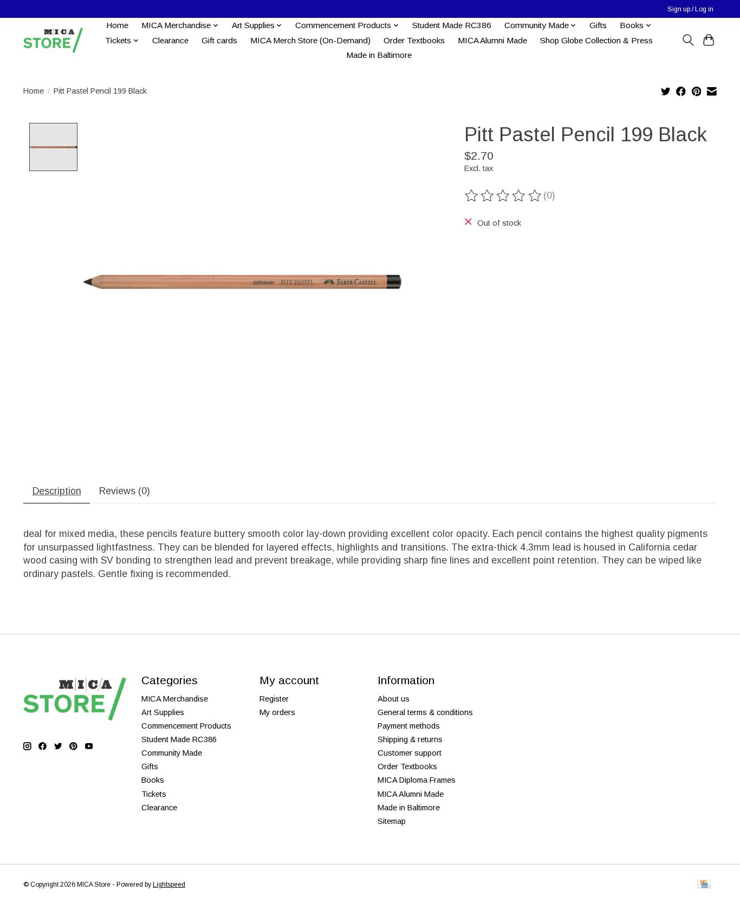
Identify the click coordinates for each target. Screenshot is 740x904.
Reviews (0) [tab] (124, 491)
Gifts (598, 25)
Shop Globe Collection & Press (596, 40)
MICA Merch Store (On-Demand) (310, 40)
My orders (277, 712)
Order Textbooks (414, 40)
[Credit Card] (704, 885)
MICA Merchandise (174, 699)
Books (152, 780)
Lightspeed (169, 884)
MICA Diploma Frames (417, 780)
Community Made (171, 753)
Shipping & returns (410, 739)
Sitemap (392, 821)
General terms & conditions (425, 712)
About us (394, 699)
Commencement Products (186, 726)
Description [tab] (57, 491)
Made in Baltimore (379, 55)
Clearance (170, 40)
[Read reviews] (503, 196)
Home (117, 25)
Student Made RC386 (451, 25)
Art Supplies (162, 712)
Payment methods (409, 726)
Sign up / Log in (690, 9)
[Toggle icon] (688, 40)
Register (274, 699)
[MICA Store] (53, 40)
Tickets (153, 794)
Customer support (410, 753)
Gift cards (219, 40)
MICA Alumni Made (492, 40)
